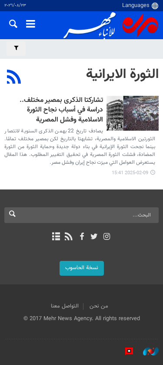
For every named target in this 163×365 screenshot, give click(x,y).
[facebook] (81, 237)
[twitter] (94, 237)
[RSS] (14, 78)
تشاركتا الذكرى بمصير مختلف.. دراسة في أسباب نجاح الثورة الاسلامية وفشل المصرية (61, 110)
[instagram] (106, 237)
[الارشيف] (56, 237)
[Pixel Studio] (124, 351)
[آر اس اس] (68, 237)
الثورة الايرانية (122, 74)
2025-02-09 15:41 (130, 173)
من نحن (99, 306)
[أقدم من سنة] (132, 113)
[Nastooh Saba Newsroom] (146, 351)
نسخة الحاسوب (81, 268)
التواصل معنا (65, 306)
